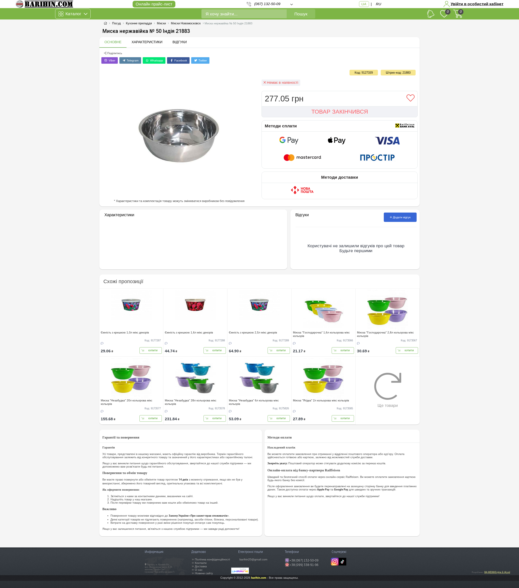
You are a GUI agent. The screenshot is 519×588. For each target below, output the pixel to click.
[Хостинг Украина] (240, 572)
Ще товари (387, 405)
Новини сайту (204, 573)
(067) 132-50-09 (267, 4)
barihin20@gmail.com (253, 559)
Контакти (201, 562)
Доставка (201, 566)
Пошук (300, 14)
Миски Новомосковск (186, 23)
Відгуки (180, 42)
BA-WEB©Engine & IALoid (497, 572)
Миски (161, 23)
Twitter (202, 60)
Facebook (180, 60)
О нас (199, 569)
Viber (111, 60)
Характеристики (147, 42)
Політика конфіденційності (212, 559)
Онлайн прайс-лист (154, 4)
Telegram (132, 60)
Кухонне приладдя (139, 23)
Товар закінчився (339, 112)
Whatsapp (156, 60)
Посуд (116, 23)
